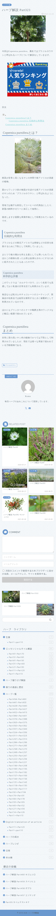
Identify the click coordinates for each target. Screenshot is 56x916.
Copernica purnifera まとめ (18, 124)
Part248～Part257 (30, 752)
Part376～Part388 (30, 719)
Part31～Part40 (30, 663)
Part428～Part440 (30, 705)
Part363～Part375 (30, 722)
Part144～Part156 (30, 778)
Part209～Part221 (30, 762)
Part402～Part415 (30, 712)
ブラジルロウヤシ (10, 365)
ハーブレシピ (29, 843)
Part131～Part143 (30, 782)
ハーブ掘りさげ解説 (29, 680)
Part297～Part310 (30, 739)
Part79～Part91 (30, 795)
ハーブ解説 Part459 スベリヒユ (21, 881)
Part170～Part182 (30, 772)
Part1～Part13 (30, 815)
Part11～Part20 (30, 670)
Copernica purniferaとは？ (18, 118)
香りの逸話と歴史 (29, 687)
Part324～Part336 (30, 732)
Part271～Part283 (30, 745)
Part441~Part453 (30, 702)
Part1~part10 (30, 642)
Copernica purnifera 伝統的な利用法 (26, 121)
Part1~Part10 (30, 673)
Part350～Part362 (30, 725)
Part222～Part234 (30, 759)
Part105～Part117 (30, 789)
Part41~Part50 (30, 660)
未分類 (29, 857)
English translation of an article (29, 822)
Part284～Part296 (30, 742)
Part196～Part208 (30, 765)
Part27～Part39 (30, 808)
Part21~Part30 (30, 667)
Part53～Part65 (30, 802)
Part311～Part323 (30, 735)
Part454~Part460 (30, 699)
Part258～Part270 (30, 749)
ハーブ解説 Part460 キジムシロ (21, 874)
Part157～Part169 (30, 775)
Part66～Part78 (30, 798)
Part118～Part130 (30, 785)
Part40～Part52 (30, 805)
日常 (29, 850)
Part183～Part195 (30, 769)
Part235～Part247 (30, 755)
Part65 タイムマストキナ (18, 902)
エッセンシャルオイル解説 (29, 648)
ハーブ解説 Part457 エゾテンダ (21, 895)
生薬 (29, 637)
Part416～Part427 (30, 709)
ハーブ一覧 (6, 5)
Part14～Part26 (30, 812)
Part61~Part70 (30, 653)
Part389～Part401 (30, 715)
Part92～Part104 (30, 792)
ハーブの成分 (29, 837)
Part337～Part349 (30, 729)
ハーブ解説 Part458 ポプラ (19, 888)
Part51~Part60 (30, 657)
